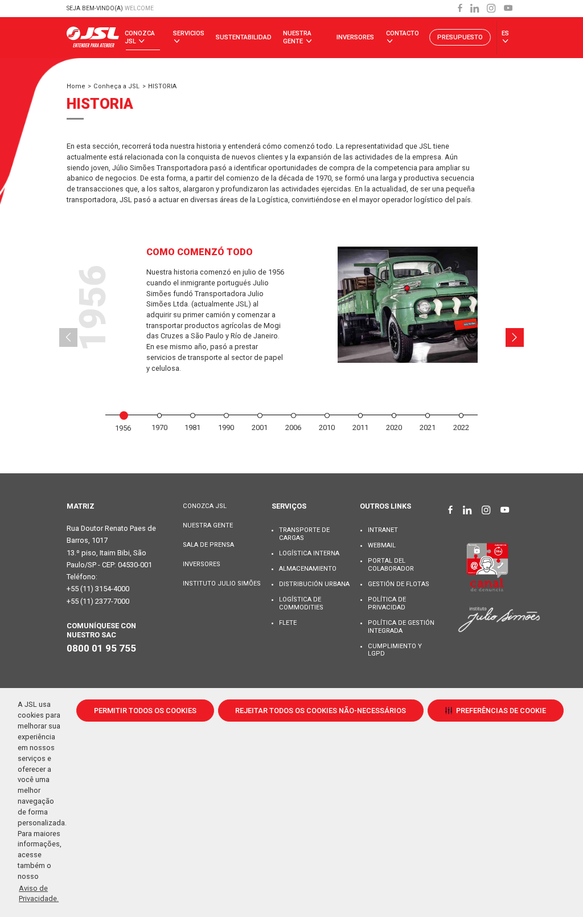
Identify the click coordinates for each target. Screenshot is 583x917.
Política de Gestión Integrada (401, 626)
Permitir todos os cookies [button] (145, 710)
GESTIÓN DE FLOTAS (398, 584)
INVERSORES (201, 564)
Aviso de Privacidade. (39, 893)
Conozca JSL (140, 37)
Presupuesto (460, 37)
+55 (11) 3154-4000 (98, 588)
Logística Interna (309, 553)
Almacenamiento (307, 568)
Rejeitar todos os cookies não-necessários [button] (320, 710)
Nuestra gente (297, 37)
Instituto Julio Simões (222, 583)
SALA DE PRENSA (208, 544)
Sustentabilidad (244, 37)
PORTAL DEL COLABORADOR (391, 564)
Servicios (188, 33)
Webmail (382, 545)
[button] (496, 710)
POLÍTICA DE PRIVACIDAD (387, 603)
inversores (355, 37)
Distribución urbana (314, 584)
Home (76, 86)
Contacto (402, 33)
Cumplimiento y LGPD (395, 650)
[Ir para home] (93, 37)
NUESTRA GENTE (208, 525)
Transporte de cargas (304, 534)
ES (505, 33)
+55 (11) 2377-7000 (98, 601)
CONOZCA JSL (205, 506)
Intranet (383, 530)
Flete (288, 623)
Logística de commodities (301, 603)
